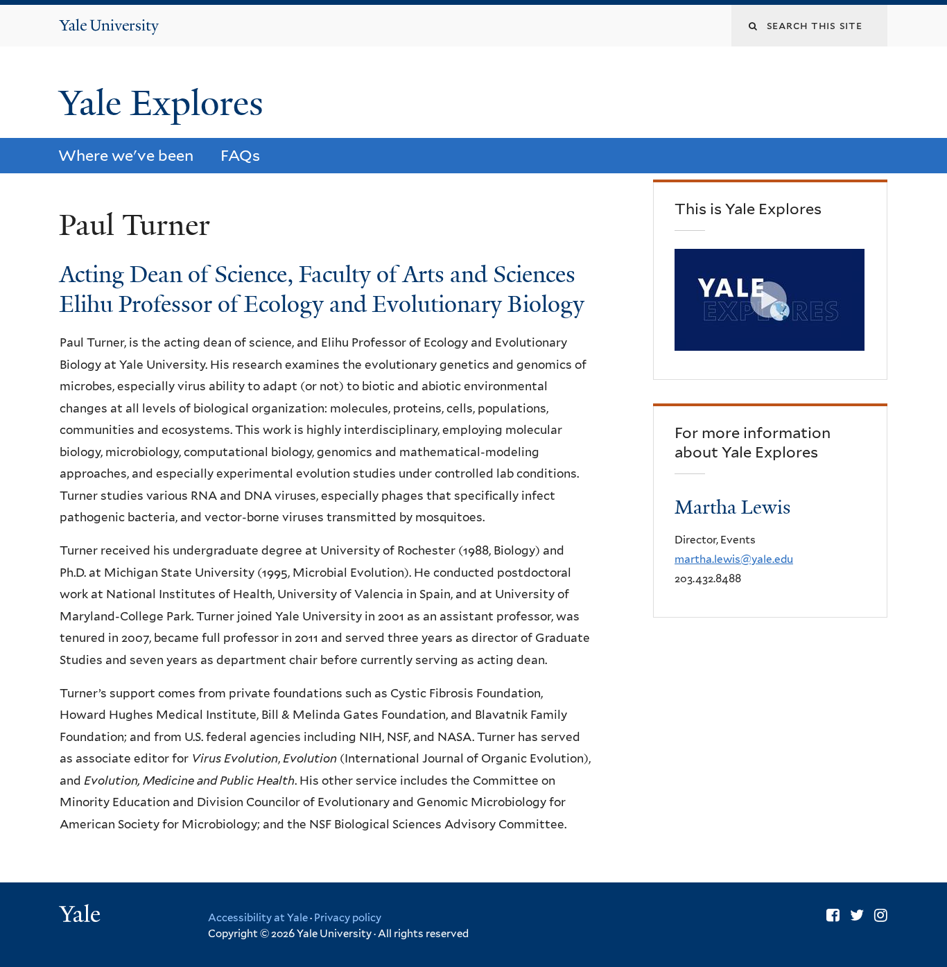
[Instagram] (880, 915)
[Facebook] (833, 915)
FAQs (240, 155)
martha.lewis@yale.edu (734, 559)
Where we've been (125, 155)
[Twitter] (857, 915)
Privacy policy (347, 918)
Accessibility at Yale (258, 918)
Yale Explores (165, 103)
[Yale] (82, 915)
